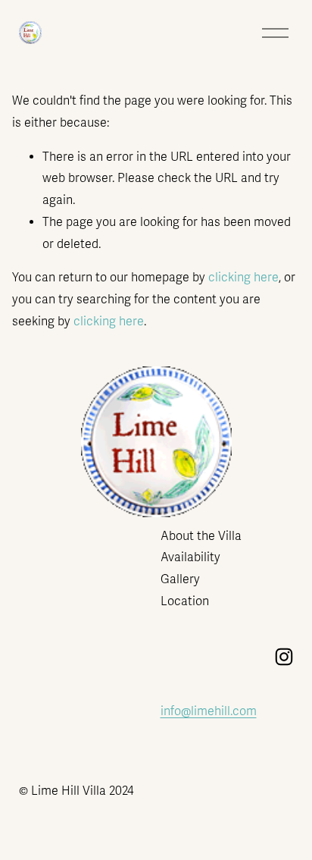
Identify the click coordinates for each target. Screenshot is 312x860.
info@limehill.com (209, 711)
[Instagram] (284, 657)
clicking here (243, 277)
